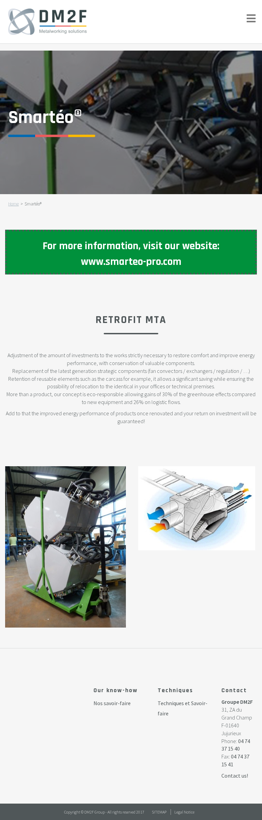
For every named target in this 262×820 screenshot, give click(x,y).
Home (13, 204)
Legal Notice (184, 812)
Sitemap (159, 812)
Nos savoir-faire (112, 703)
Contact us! (234, 775)
